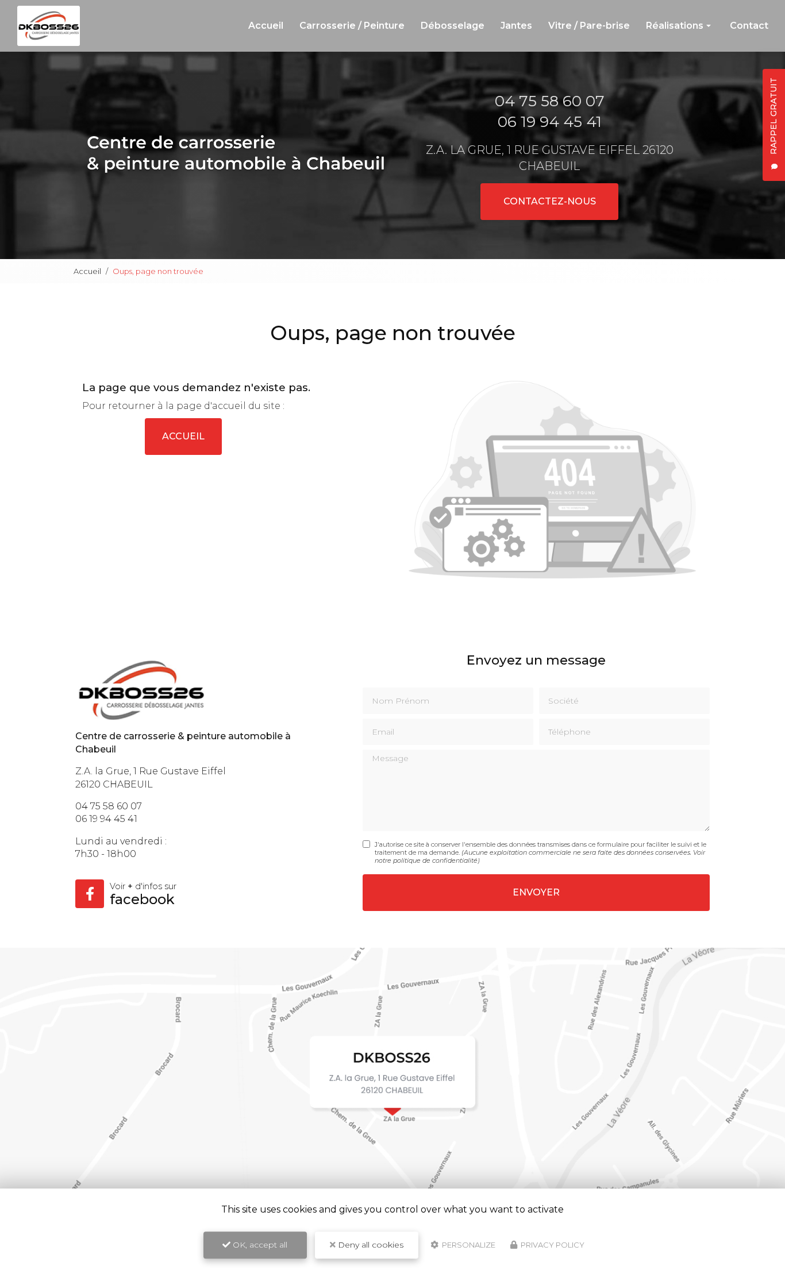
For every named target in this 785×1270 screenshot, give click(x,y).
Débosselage (452, 25)
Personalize (467, 1244)
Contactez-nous (549, 201)
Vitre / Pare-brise (589, 25)
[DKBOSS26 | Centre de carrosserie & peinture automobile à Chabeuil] (48, 26)
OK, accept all (258, 1245)
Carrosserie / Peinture (352, 25)
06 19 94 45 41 (550, 122)
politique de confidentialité (435, 860)
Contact (749, 25)
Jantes (516, 25)
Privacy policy (551, 1244)
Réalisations (674, 25)
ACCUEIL (183, 436)
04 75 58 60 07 (550, 101)
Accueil (265, 25)
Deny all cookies (369, 1245)
